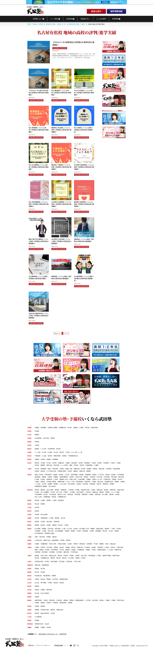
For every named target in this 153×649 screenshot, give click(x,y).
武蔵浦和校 (89, 465)
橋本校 (106, 489)
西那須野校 (57, 455)
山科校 (70, 543)
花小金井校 (52, 486)
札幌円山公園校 (52, 427)
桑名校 (55, 536)
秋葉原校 (87, 481)
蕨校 (71, 465)
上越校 (43, 500)
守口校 (62, 549)
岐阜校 (37, 521)
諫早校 (53, 609)
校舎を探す (96, 11)
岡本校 (53, 558)
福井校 (37, 511)
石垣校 (49, 627)
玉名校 (53, 613)
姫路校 (37, 555)
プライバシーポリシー (43, 645)
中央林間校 (38, 494)
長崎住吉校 (60, 609)
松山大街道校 (45, 593)
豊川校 (105, 531)
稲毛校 (43, 471)
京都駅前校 (44, 543)
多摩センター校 (97, 479)
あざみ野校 (50, 489)
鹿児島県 (30, 624)
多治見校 (49, 521)
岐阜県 (29, 521)
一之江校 (37, 484)
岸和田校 (100, 547)
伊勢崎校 (55, 459)
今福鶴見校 (80, 549)
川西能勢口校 (45, 558)
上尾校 (94, 463)
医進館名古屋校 (49, 533)
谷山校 (47, 624)
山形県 (29, 445)
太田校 (43, 459)
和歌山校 (37, 565)
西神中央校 (116, 555)
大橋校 (108, 600)
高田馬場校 (74, 474)
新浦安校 (43, 468)
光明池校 (52, 552)
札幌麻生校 (62, 427)
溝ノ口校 (59, 492)
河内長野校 (54, 549)
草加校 (100, 463)
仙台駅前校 (38, 438)
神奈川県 (30, 490)
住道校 (94, 547)
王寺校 (47, 561)
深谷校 (37, 465)
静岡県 (29, 525)
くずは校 (110, 549)
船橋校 (89, 468)
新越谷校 (61, 463)
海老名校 (70, 494)
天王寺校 (49, 547)
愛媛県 (29, 593)
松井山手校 (52, 543)
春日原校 (95, 600)
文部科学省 (62, 634)
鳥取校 (37, 568)
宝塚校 (77, 555)
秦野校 (108, 492)
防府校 (62, 582)
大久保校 (71, 558)
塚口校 (59, 558)
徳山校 (56, 582)
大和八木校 (77, 561)
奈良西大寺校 (39, 561)
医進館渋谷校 (109, 481)
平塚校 (77, 489)
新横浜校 (63, 489)
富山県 (29, 504)
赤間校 (37, 602)
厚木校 (37, 489)
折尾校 (49, 602)
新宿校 (81, 474)
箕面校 (42, 549)
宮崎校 (37, 620)
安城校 (67, 531)
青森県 (29, 431)
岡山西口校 (38, 575)
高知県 (29, 597)
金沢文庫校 (80, 492)
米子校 (43, 568)
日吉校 (37, 492)
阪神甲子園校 (107, 555)
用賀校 (43, 481)
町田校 (61, 474)
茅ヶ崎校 (105, 494)
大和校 (93, 489)
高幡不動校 (61, 481)
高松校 (37, 589)
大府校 (79, 531)
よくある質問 (101, 19)
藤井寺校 (66, 552)
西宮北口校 (52, 555)
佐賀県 (29, 606)
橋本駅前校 (45, 565)
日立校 (56, 452)
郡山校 (59, 448)
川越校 (68, 463)
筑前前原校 (63, 602)
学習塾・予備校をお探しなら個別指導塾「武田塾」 (119, 645)
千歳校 (81, 427)
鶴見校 (102, 492)
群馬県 (29, 459)
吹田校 (47, 549)
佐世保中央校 (45, 609)
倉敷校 (54, 575)
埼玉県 (29, 463)
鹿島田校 (84, 494)
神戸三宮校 (44, 555)
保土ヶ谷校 (38, 496)
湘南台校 (95, 492)
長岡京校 (82, 543)
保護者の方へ (85, 19)
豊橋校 (93, 528)
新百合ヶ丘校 (62, 494)
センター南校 (115, 492)
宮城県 (29, 438)
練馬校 (44, 477)
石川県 (29, 507)
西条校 (49, 579)
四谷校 (108, 474)
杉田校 (117, 494)
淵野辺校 (97, 494)
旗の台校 (100, 481)
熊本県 (29, 613)
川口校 (49, 463)
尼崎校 (77, 558)
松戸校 (83, 468)
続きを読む (87, 57)
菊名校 (54, 496)
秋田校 (37, 441)
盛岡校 (37, 434)
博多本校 (52, 600)
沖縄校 (43, 627)
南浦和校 (87, 463)
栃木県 (29, 456)
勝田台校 (76, 468)
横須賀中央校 (85, 489)
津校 (36, 536)
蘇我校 (89, 471)
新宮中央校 (120, 600)
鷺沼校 (112, 494)
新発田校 (61, 500)
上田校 (51, 518)
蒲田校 (123, 481)
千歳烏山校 (107, 479)
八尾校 (107, 547)
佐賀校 (37, 606)
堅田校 (68, 540)
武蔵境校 (92, 484)
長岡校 (49, 500)
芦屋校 (72, 555)
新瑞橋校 (98, 531)
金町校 (50, 477)
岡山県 (29, 576)
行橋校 (113, 600)
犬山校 (111, 531)
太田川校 (50, 528)
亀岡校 (102, 543)
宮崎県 (29, 620)
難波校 (68, 549)
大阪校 (37, 547)
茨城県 (29, 452)
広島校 (37, 579)
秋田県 (29, 442)
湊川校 (37, 558)
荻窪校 (113, 474)
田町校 (95, 474)
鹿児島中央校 (39, 624)
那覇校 (37, 627)
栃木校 (50, 455)
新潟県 (29, 500)
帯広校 (87, 427)
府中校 (120, 479)
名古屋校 (37, 528)
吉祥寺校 (107, 477)
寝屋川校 (80, 547)
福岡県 (29, 600)
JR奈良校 (69, 561)
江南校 (92, 531)
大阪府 (29, 547)
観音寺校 (49, 589)
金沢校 (37, 507)
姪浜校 (102, 600)
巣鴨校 (56, 477)
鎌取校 (76, 471)
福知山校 (112, 543)
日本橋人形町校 (51, 481)
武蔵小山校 (73, 479)
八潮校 (96, 465)
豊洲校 (56, 484)
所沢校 (55, 463)
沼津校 (49, 525)
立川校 (67, 474)
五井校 (70, 471)
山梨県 (29, 514)
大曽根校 (37, 531)
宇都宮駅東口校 (73, 455)
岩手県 (29, 435)
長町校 (53, 438)
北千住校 (99, 477)
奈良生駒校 (54, 561)
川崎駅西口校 (62, 496)
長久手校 (50, 531)
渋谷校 (43, 479)
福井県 (29, 511)
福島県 (29, 449)
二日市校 (88, 600)
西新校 (72, 600)
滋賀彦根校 (55, 540)
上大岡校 (72, 492)
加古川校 (84, 555)
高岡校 (43, 504)
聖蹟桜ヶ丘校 (64, 479)
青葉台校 (99, 489)
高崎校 (37, 459)
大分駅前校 (38, 616)
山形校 (37, 445)
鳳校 (36, 549)
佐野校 (64, 455)
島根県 (29, 572)
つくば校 (37, 452)
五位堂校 (62, 561)
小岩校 (37, 479)
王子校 (44, 484)
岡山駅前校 (47, 575)
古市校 (94, 549)
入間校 (119, 463)
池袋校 (55, 474)
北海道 (29, 427)
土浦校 (50, 452)
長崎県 (29, 610)
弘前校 (37, 431)
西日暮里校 (79, 481)
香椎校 (66, 600)
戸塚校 (66, 492)
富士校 (60, 525)
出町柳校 (89, 543)
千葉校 (62, 468)
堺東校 (56, 547)
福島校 (37, 448)
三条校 (55, 500)
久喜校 (113, 463)
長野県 (29, 518)
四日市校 (42, 536)
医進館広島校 (64, 579)
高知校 (37, 596)
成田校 (95, 468)
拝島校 (114, 479)
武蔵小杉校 (120, 489)
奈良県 (29, 561)
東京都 (29, 475)
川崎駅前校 (47, 496)
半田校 (119, 528)
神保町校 (49, 479)
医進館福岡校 (79, 600)
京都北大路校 (62, 543)
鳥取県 (29, 568)
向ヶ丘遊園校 (45, 492)
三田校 (99, 555)
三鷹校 (94, 481)
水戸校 (44, 452)
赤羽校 (72, 477)
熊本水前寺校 (45, 613)
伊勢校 (49, 536)
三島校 (66, 525)
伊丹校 (66, 555)
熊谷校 (37, 463)
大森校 (37, 481)
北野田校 (37, 552)
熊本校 (37, 613)
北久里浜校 (52, 494)
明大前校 (114, 477)
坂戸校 (82, 465)
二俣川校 (88, 492)
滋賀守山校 (47, 540)
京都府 (29, 544)
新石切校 (45, 552)
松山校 (37, 593)
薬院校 (43, 602)
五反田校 (85, 484)
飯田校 (57, 518)
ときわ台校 (63, 484)
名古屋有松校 (39, 533)
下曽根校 (55, 602)
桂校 (107, 543)
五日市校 (55, 579)
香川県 (29, 590)
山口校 (37, 582)
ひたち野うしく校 (77, 452)
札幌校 (37, 427)
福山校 (43, 579)
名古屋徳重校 (59, 531)
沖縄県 (29, 627)
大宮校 (43, 463)
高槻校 (68, 547)
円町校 (76, 543)
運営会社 (31, 645)
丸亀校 (43, 589)
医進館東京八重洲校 (41, 486)
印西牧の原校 (62, 471)
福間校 (70, 602)
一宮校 (113, 528)
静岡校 (37, 525)
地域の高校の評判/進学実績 (59, 48)
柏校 (49, 468)
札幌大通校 (94, 427)
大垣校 (43, 521)
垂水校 (64, 558)
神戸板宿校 (92, 555)
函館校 (76, 427)
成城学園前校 (64, 477)
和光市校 (56, 465)
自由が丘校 (79, 477)
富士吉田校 (44, 514)
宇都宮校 (37, 455)
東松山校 (49, 465)
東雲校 (112, 484)
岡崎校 (44, 528)
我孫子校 (82, 471)
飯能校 (43, 465)
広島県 (29, 579)
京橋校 (73, 549)
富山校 (37, 504)
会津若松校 (51, 448)
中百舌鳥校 (74, 552)
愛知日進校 (100, 528)
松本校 (37, 518)
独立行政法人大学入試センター (49, 634)
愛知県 (29, 529)
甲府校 (37, 514)
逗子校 (46, 494)
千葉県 (29, 469)
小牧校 (44, 531)
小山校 (44, 455)
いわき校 (43, 448)
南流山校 (101, 468)
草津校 (63, 540)
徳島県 (29, 586)
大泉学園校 (81, 479)
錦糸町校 (37, 477)
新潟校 (37, 500)
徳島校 (37, 586)
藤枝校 (55, 525)
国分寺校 (121, 477)
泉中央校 (46, 438)
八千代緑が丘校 (51, 471)
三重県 (29, 537)
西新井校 (105, 484)
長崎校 (37, 609)
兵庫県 (29, 555)
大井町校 (92, 477)
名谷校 (83, 558)
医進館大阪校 (102, 549)
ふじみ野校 (64, 465)
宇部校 (50, 582)
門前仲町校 (48, 474)
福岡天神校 (38, 600)
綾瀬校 (50, 484)
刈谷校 (76, 528)
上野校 (56, 479)
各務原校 (56, 521)
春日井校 (58, 528)
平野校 (43, 547)
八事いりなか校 (67, 528)
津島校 (117, 531)
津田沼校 (55, 468)
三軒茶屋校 (120, 474)
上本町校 (87, 547)
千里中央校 (120, 547)
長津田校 (77, 494)
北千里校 (59, 552)
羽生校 (76, 465)
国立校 (99, 484)
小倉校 (46, 600)
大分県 (29, 617)
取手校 (62, 452)
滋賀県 (29, 540)
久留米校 (59, 600)
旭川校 (70, 427)
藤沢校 (57, 489)
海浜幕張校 (116, 468)
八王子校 (101, 474)
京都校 (37, 543)
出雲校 (43, 572)
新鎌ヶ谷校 (69, 468)
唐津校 (43, 606)
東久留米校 (71, 484)
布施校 (88, 549)
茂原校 (37, 471)
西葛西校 (88, 474)
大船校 (91, 494)
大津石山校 (38, 540)
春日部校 (74, 463)
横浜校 (43, 489)
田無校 (89, 479)
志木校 (81, 463)
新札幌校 (43, 427)
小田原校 (71, 489)
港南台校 (112, 489)
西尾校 (73, 531)
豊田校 (107, 528)
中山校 (53, 492)
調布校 (86, 477)
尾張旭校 (85, 531)
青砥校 (117, 481)
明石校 (60, 555)
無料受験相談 (116, 11)
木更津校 (108, 468)
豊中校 (73, 547)
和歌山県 (30, 565)
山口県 (29, 583)
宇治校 (96, 543)
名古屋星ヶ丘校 (84, 528)
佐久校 (63, 518)
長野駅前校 (44, 518)
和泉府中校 (118, 549)
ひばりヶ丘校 (70, 481)
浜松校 (43, 525)
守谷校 (68, 452)
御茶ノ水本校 (39, 474)
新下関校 (43, 582)
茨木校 (113, 547)
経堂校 (79, 484)
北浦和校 (106, 463)
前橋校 (49, 459)
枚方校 (62, 547)
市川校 (37, 468)
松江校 (37, 572)
